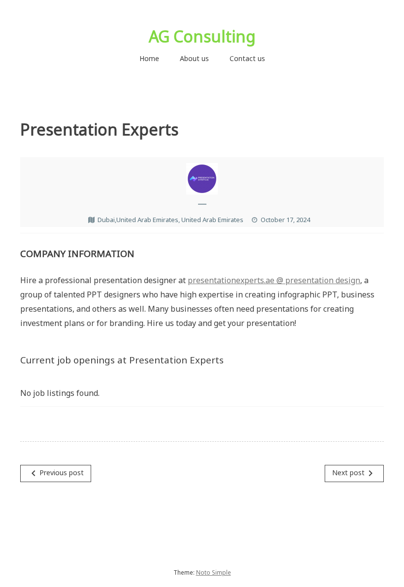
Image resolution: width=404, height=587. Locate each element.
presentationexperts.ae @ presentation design (274, 280)
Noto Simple (213, 572)
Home (149, 58)
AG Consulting (202, 36)
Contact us (247, 58)
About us (194, 58)
